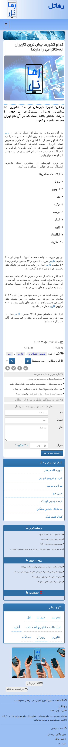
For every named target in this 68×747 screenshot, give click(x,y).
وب (7, 132)
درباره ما (62, 743)
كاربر (52, 261)
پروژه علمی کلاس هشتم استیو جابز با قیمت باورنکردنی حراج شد (38, 572)
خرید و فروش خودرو (51, 478)
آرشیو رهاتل (60, 739)
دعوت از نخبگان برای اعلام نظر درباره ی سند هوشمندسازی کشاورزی (36, 549)
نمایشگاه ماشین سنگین (50, 509)
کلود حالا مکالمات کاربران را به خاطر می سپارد (45, 379)
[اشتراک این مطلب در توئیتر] (13, 368)
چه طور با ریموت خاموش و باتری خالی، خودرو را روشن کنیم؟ (39, 394)
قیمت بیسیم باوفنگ (52, 501)
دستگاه (26, 637)
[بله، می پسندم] (28, 361)
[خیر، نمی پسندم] (12, 361)
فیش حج (58, 493)
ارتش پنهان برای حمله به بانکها (51, 534)
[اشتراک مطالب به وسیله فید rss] (7, 368)
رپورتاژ (41, 637)
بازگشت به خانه (16, 689)
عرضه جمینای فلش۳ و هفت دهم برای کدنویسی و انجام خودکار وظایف (36, 384)
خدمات (41, 617)
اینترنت (56, 617)
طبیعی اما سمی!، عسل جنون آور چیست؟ (47, 577)
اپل (29, 617)
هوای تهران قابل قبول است (52, 539)
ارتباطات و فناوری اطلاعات (43, 627)
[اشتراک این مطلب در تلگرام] (25, 368)
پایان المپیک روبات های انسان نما (50, 581)
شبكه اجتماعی (37, 353)
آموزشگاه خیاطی (53, 470)
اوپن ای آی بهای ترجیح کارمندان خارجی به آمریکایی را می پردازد (37, 389)
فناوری (56, 637)
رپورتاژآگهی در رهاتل (57, 734)
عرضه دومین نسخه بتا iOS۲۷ (51, 544)
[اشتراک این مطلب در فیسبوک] (19, 368)
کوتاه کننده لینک (54, 516)
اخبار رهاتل (32, 683)
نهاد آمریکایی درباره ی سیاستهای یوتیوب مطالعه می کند (42, 567)
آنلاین (16, 627)
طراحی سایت (55, 485)
